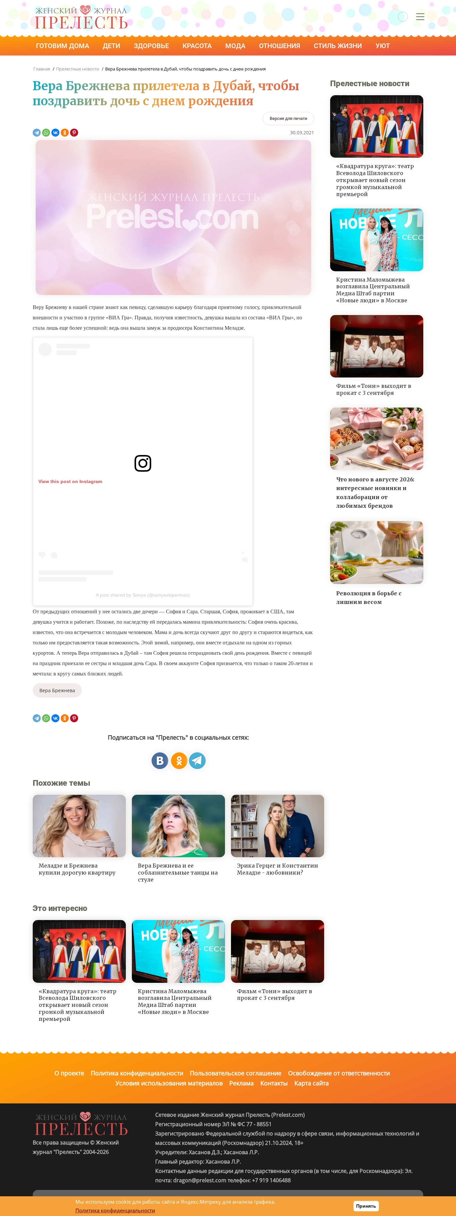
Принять (366, 1206)
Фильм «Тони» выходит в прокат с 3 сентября (274, 995)
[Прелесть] (81, 7)
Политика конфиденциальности (137, 1073)
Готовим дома (63, 46)
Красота (198, 46)
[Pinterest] (74, 133)
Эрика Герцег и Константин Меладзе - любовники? (277, 869)
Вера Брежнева (57, 690)
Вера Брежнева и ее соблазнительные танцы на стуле (178, 872)
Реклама (241, 1083)
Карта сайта (311, 1083)
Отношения (280, 46)
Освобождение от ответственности (339, 1073)
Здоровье (152, 46)
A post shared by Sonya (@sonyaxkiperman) (143, 595)
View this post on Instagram (70, 481)
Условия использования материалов (169, 1083)
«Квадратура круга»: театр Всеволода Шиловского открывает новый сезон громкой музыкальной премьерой (78, 1005)
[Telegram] (37, 133)
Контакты (274, 1083)
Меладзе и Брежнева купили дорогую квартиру (77, 869)
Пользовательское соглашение (235, 1073)
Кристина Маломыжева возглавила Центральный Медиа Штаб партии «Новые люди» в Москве (175, 1001)
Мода (236, 46)
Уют (384, 46)
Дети (112, 46)
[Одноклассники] (65, 133)
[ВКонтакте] (55, 133)
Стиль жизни (339, 46)
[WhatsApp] (46, 133)
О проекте (69, 1073)
